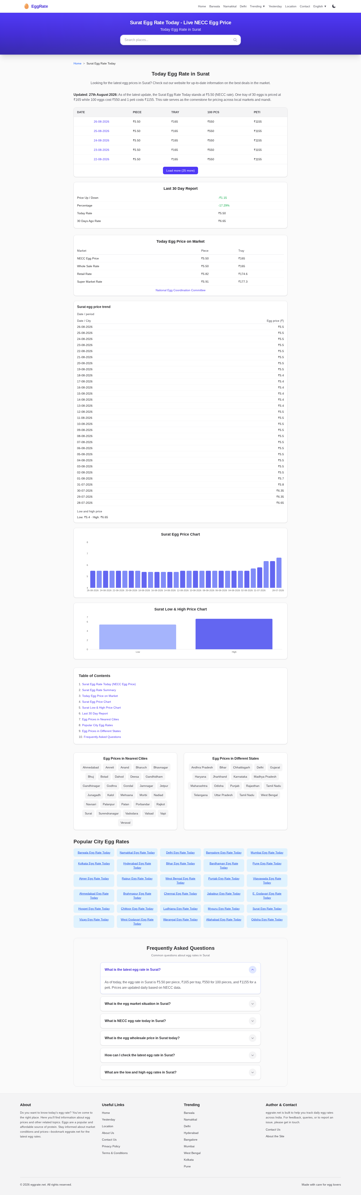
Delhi (243, 6)
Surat (88, 813)
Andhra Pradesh (202, 767)
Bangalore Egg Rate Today (224, 852)
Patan (125, 804)
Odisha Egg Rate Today (267, 919)
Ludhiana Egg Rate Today (180, 908)
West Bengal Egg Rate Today (180, 880)
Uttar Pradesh (223, 795)
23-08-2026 (101, 149)
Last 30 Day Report (95, 713)
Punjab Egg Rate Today (223, 878)
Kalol (110, 795)
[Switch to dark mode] (334, 6)
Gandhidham (154, 776)
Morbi (143, 795)
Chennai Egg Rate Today (180, 893)
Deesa (134, 776)
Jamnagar (146, 785)
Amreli (110, 767)
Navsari (91, 804)
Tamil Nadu (273, 785)
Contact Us (109, 1139)
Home (202, 6)
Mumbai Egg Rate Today (267, 852)
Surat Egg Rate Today (267, 908)
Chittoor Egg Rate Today (137, 908)
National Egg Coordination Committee (181, 290)
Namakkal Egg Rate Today (137, 852)
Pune (187, 1166)
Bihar (223, 767)
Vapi (163, 813)
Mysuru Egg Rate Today (224, 908)
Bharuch (141, 767)
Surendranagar (109, 813)
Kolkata (189, 1159)
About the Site (275, 1136)
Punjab (234, 785)
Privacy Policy (111, 1146)
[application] (180, 567)
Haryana (200, 776)
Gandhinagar (91, 785)
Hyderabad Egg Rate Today (137, 865)
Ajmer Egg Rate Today (94, 878)
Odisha (219, 785)
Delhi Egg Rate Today (180, 852)
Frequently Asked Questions (102, 737)
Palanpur (109, 804)
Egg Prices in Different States (101, 731)
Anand (125, 767)
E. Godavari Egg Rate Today (267, 895)
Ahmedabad (91, 767)
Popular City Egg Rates (97, 725)
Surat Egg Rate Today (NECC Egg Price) (109, 684)
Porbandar (143, 804)
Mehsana (127, 795)
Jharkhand (220, 776)
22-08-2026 (101, 159)
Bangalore (190, 1139)
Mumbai (189, 1146)
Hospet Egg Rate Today (94, 908)
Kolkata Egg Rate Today (94, 863)
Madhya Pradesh (265, 776)
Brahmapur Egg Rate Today (137, 895)
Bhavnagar (161, 767)
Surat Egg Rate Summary (99, 690)
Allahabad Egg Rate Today (223, 919)
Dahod (119, 776)
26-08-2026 (101, 121)
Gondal (128, 785)
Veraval (125, 822)
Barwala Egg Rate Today (94, 852)
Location (290, 6)
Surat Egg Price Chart (96, 701)
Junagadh (94, 795)
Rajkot (160, 804)
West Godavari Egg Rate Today (137, 921)
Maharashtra (199, 785)
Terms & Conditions (115, 1153)
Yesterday (275, 6)
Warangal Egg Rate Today (180, 919)
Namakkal (229, 6)
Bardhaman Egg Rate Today (224, 865)
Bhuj (91, 776)
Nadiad (158, 795)
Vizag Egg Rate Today (94, 919)
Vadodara (131, 813)
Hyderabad (191, 1133)
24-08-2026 (101, 140)
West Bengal (269, 795)
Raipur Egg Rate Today (137, 878)
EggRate (35, 6)
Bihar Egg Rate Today (180, 863)
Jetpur (164, 785)
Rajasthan (252, 785)
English (320, 6)
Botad (104, 776)
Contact (305, 6)
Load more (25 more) (180, 170)
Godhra (112, 785)
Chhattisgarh (241, 767)
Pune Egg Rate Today (267, 863)
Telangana (201, 795)
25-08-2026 (101, 131)
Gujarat (275, 767)
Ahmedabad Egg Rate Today (94, 895)
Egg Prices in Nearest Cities (100, 719)
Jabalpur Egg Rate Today (223, 893)
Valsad (149, 813)
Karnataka (240, 776)
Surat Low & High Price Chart (101, 707)
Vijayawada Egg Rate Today (267, 880)
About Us (108, 1133)
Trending (257, 6)
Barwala (214, 6)
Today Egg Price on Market (100, 696)
